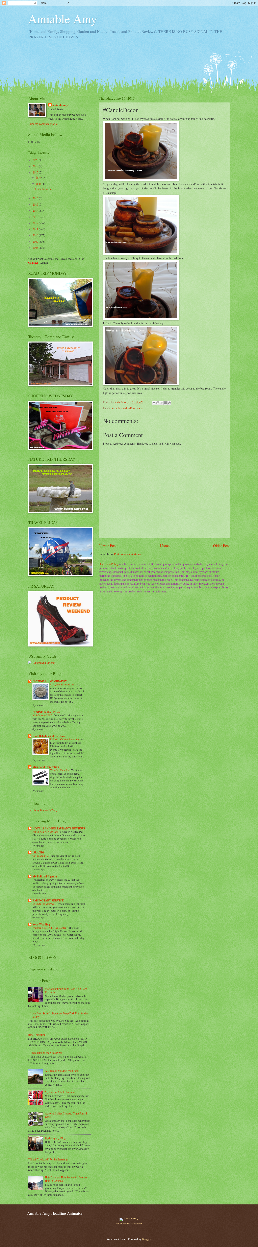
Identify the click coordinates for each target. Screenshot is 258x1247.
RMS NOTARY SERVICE (48, 900)
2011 (36, 229)
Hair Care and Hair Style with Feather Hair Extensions (66, 1179)
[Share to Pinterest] (169, 403)
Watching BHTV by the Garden (49, 928)
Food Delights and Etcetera (48, 736)
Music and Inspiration (45, 767)
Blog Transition (37, 1035)
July (38, 177)
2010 (36, 235)
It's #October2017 (42, 715)
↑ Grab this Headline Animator (129, 1223)
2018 (36, 166)
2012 (36, 223)
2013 (36, 217)
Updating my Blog (55, 1138)
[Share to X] (162, 403)
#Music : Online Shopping (65, 739)
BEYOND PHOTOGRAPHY (49, 681)
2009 (36, 241)
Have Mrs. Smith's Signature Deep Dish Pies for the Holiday (59, 1015)
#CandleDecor (43, 189)
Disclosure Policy (109, 564)
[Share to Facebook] (165, 403)
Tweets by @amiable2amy (43, 810)
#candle (116, 408)
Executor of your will (44, 903)
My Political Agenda (44, 876)
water (140, 408)
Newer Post (108, 545)
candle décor (128, 408)
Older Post (221, 545)
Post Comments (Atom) (127, 554)
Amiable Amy (62, 18)
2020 (36, 160)
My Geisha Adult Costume (60, 1092)
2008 (36, 248)
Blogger (146, 1239)
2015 (36, 204)
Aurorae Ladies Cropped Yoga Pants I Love (66, 1115)
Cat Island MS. (40, 855)
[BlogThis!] (158, 403)
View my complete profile (42, 124)
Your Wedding (41, 924)
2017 (36, 172)
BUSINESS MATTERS (46, 712)
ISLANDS (38, 852)
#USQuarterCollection (62, 684)
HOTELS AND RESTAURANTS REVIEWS (58, 828)
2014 (36, 210)
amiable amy (60, 105)
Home (165, 545)
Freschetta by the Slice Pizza (46, 1053)
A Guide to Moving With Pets (61, 1071)
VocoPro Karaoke (60, 770)
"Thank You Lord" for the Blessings (48, 1159)
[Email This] (154, 403)
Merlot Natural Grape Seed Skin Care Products (66, 990)
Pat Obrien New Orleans (45, 831)
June (39, 184)
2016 (36, 198)
